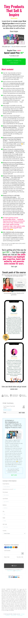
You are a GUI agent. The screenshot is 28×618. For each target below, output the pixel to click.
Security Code (20, 557)
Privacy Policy (18, 570)
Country (4, 530)
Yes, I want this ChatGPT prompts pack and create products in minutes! (13, 470)
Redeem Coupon (7, 409)
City (3, 511)
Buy (15, 565)
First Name (5, 492)
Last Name (5, 498)
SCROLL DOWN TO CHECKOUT (14, 61)
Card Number (7, 550)
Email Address (6, 484)
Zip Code (5, 524)
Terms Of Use (10, 570)
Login (14, 489)
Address (5, 505)
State (4, 518)
